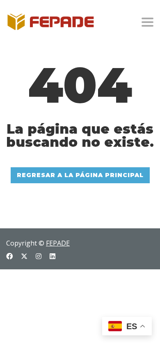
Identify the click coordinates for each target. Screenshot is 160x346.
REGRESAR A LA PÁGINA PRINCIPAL (80, 175)
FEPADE (58, 243)
